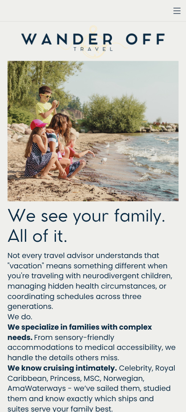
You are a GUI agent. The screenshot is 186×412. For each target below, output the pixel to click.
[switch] (177, 10)
